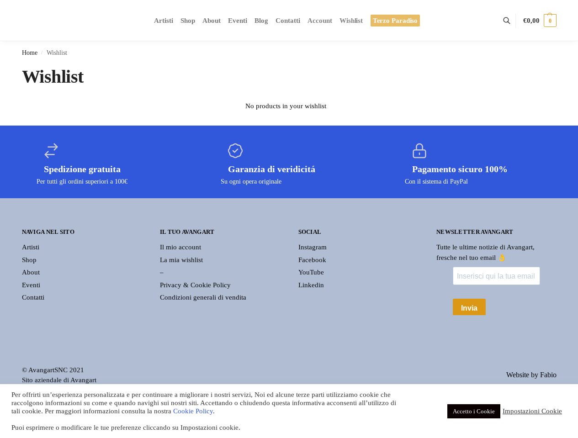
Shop (29, 260)
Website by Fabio (531, 375)
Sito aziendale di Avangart (59, 380)
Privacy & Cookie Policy (195, 285)
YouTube (311, 272)
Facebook (312, 260)
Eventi (31, 285)
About (31, 272)
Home (29, 52)
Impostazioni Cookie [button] (532, 411)
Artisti (30, 247)
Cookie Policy (193, 411)
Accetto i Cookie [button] (474, 411)
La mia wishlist (181, 260)
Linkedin (311, 285)
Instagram (312, 247)
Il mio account (180, 247)
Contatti (33, 297)
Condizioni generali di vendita (203, 297)
